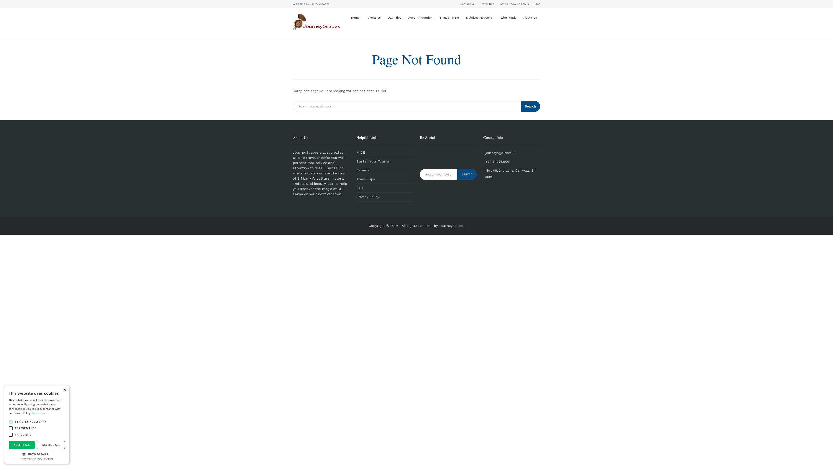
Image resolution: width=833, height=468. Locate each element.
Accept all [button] (22, 445)
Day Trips (394, 17)
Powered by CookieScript (37, 459)
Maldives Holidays (479, 17)
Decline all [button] (51, 445)
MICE (360, 152)
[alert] (36, 424)
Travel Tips (365, 179)
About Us (530, 17)
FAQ (359, 188)
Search (530, 106)
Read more (39, 413)
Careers (362, 170)
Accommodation (420, 17)
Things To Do (449, 17)
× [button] (64, 390)
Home (355, 17)
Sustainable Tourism (374, 161)
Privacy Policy (367, 197)
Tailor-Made (508, 17)
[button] (10, 422)
